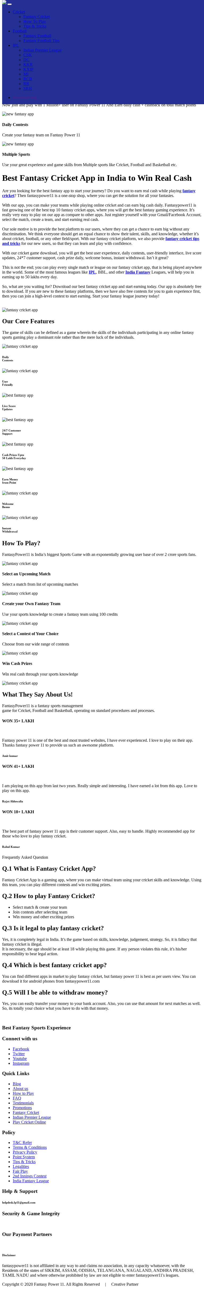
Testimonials (23, 1103)
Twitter (19, 1053)
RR (26, 83)
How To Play (34, 21)
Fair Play (20, 1171)
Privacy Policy (25, 1152)
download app (25, 97)
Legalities (21, 1166)
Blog (17, 1084)
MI (25, 74)
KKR (28, 64)
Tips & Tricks (34, 26)
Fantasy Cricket (36, 16)
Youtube (20, 1058)
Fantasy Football (37, 35)
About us (20, 1088)
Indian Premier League (42, 50)
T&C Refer (22, 1142)
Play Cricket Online (29, 1122)
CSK (27, 55)
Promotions (22, 1107)
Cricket (19, 12)
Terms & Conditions (30, 1147)
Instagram (21, 1063)
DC (26, 59)
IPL (16, 45)
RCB (27, 79)
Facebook (21, 1049)
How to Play (23, 1093)
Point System (24, 1157)
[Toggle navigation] (9, 4)
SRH (27, 88)
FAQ (17, 1098)
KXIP (28, 69)
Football (20, 31)
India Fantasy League (31, 1181)
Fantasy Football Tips (41, 40)
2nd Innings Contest (29, 1176)
